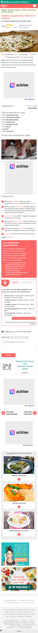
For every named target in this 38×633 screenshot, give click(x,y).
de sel (6, 129)
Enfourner (7, 234)
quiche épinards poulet (18, 263)
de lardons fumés (12, 124)
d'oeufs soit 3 (10, 122)
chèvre (22, 228)
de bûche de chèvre (13, 117)
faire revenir (19, 207)
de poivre (10, 131)
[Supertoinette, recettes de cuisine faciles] (4, 5)
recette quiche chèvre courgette (16, 272)
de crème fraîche (12, 120)
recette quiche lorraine (13, 265)
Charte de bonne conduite (12, 624)
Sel (8, 62)
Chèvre (26, 65)
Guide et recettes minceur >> (17, 1)
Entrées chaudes (18, 65)
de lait (8, 126)
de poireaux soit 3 (12, 115)
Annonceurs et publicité (11, 620)
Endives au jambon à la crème (19, 531)
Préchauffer (8, 216)
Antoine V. (10, 237)
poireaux (32, 203)
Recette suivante (28, 413)
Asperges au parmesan (19, 475)
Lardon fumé (25, 62)
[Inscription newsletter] (19, 579)
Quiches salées (11, 67)
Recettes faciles (10, 600)
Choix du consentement (24, 627)
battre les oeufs (18, 221)
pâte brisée (15, 201)
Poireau (3, 65)
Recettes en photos (14, 10)
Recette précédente (11, 413)
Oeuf (31, 62)
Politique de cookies (29, 624)
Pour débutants (23, 60)
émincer (16, 203)
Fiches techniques (12, 603)
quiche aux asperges (12, 269)
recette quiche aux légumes (15, 266)
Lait (20, 62)
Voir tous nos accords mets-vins (23, 318)
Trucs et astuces (29, 603)
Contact (23, 620)
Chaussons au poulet (19, 503)
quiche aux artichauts (12, 270)
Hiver (16, 60)
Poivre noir (10, 65)
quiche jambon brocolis (13, 274)
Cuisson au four (9, 60)
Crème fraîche (13, 62)
